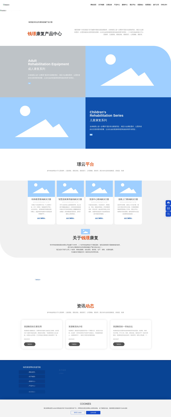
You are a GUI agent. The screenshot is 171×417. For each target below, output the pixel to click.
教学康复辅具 (109, 387)
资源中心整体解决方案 (99, 199)
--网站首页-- (32, 371)
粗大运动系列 (109, 371)
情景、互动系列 (110, 389)
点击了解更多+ (41, 218)
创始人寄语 (62, 373)
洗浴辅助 (84, 384)
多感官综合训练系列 (111, 395)
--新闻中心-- (32, 380)
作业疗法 (84, 379)
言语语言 (108, 376)
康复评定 (84, 371)
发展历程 (61, 376)
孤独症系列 (109, 381)
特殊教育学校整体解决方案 (136, 372)
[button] (10, 10)
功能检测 (108, 384)
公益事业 (61, 379)
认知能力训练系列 (111, 392)
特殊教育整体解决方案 (41, 199)
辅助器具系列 (86, 387)
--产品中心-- (32, 385)
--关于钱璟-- (32, 376)
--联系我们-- (32, 389)
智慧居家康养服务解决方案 (70, 199)
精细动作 (108, 373)
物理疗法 (84, 373)
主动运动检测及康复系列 (112, 398)
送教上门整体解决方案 (128, 199)
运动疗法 (84, 376)
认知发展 (108, 379)
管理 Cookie (78, 412)
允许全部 (93, 412)
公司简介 (61, 371)
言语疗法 (84, 381)
